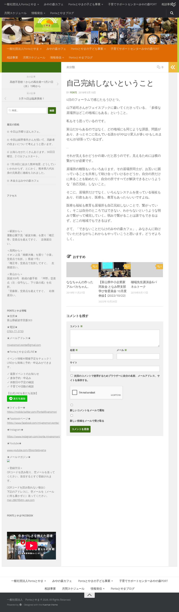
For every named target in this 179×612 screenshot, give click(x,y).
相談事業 (167, 4)
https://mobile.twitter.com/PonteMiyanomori (32, 411)
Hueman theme (50, 604)
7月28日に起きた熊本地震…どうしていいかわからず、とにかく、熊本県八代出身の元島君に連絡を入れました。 (31, 168)
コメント (76, 326)
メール (122, 350)
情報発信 (37, 13)
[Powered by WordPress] (20, 605)
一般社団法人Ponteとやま (20, 4)
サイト (73, 362)
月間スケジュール (15, 13)
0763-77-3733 (15, 331)
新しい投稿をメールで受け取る (87, 420)
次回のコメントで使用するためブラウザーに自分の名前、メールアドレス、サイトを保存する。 (115, 378)
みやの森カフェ (53, 4)
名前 (74, 350)
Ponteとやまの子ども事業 (84, 4)
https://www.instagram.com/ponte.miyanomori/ (33, 436)
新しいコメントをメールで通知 (87, 410)
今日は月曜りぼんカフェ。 (26, 131)
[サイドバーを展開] (173, 67)
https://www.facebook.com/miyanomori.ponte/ (33, 422)
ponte (73, 92)
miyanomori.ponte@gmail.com (24, 345)
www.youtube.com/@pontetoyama (26, 450)
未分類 (70, 67)
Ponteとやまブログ (62, 13)
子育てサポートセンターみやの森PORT (132, 4)
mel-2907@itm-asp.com (21, 500)
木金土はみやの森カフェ (24, 180)
